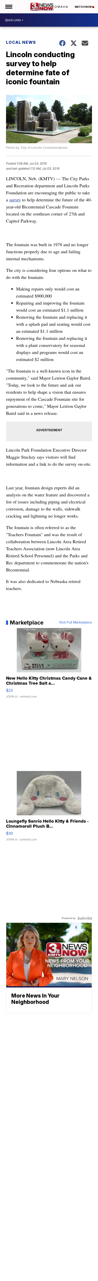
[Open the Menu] (8, 6)
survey (15, 200)
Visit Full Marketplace (75, 622)
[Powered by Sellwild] (84, 918)
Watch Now (83, 6)
